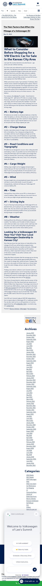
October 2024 (30, 337)
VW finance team (31, 289)
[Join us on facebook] (30, 321)
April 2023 (29, 371)
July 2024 (29, 343)
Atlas (27, 481)
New (19, 11)
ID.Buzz (28, 507)
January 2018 (30, 457)
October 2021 (30, 410)
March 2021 (29, 420)
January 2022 (30, 403)
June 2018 (29, 452)
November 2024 (31, 335)
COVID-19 (29, 494)
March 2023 (29, 373)
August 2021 (30, 414)
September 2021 (31, 412)
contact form (10, 306)
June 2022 (29, 393)
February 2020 (30, 442)
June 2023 (29, 367)
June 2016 (29, 461)
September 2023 (31, 361)
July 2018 (29, 450)
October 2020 (30, 427)
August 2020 (30, 431)
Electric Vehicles (14, 308)
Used (25, 11)
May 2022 (29, 395)
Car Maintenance (31, 486)
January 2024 (30, 352)
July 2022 (29, 390)
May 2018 (29, 454)
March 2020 (29, 440)
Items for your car (31, 509)
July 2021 (29, 416)
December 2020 (30, 425)
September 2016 (31, 459)
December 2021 (30, 405)
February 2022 (30, 401)
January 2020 (30, 444)
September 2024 (31, 339)
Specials (13, 11)
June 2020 (29, 433)
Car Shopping (30, 488)
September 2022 (31, 386)
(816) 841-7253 (21, 304)
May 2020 (29, 435)
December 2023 (30, 354)
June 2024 (29, 346)
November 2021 (31, 407)
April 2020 (29, 437)
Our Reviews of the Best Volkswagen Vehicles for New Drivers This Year (32, 17)
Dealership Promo (31, 496)
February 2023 (30, 375)
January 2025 (30, 333)
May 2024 (29, 348)
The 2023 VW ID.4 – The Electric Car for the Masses (9, 16)
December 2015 (30, 465)
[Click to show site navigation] (39, 10)
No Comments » (32, 308)
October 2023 (30, 358)
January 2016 (30, 463)
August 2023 (30, 363)
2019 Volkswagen (31, 479)
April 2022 (29, 397)
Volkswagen (23, 308)
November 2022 (31, 382)
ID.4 (27, 505)
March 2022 (29, 399)
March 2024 (29, 350)
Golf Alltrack (29, 503)
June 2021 (29, 418)
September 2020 (31, 429)
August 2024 (30, 341)
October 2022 (30, 384)
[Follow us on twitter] (34, 321)
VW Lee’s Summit (11, 288)
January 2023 (30, 378)
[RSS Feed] (27, 321)
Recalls (4, 580)
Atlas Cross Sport (31, 483)
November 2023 (31, 356)
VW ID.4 (16, 96)
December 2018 (30, 446)
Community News (31, 492)
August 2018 (30, 448)
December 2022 (30, 380)
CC (27, 490)
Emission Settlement (32, 501)
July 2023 (29, 365)
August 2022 (30, 388)
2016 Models (30, 475)
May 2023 (29, 369)
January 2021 (30, 422)
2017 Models (30, 477)
